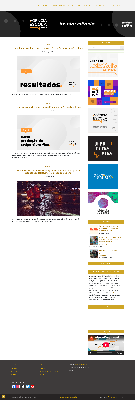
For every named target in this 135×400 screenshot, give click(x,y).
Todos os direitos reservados (67, 397)
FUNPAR (14, 365)
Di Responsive (114, 397)
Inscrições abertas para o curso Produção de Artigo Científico (48, 107)
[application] (106, 345)
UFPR (114, 292)
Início (38, 5)
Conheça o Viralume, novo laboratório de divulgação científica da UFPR (108, 228)
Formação (87, 5)
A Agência (46, 5)
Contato (119, 5)
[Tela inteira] (121, 353)
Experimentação (99, 5)
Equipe (78, 5)
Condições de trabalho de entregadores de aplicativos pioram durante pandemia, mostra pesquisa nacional (48, 171)
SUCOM (14, 371)
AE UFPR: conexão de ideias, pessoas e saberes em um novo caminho (110, 253)
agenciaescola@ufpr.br (82, 364)
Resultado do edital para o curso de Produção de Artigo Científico (48, 48)
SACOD (97, 281)
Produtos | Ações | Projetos (63, 5)
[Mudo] (118, 353)
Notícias (111, 5)
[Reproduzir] (91, 353)
